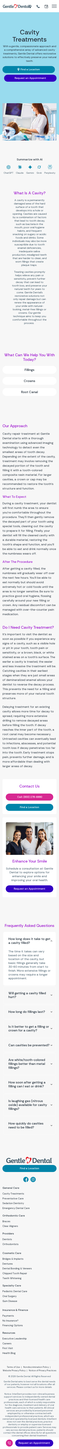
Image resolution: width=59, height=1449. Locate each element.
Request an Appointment (30, 78)
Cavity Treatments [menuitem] (13, 1193)
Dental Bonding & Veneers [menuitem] (17, 1268)
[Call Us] (9, 1443)
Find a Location (30, 69)
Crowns (29, 381)
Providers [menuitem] (8, 1233)
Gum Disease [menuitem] (9, 1301)
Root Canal (29, 392)
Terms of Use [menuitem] (13, 1367)
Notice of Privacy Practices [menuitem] (42, 1370)
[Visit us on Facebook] (26, 1181)
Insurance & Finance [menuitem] (15, 1310)
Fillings (29, 370)
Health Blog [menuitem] (9, 1353)
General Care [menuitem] (10, 1188)
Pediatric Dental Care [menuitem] (14, 1291)
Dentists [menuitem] (7, 1239)
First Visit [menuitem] (7, 1348)
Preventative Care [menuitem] (13, 1198)
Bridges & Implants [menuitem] (12, 1259)
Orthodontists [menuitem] (10, 1244)
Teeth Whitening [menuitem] (11, 1278)
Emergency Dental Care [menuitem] (16, 1208)
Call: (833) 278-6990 (29, 797)
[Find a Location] (30, 6)
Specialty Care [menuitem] (11, 1285)
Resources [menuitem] (8, 1333)
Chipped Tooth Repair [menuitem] (14, 1273)
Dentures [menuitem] (7, 1263)
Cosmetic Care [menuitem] (11, 1253)
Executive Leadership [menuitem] (14, 1338)
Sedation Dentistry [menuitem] (13, 1203)
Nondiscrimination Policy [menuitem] (36, 1367)
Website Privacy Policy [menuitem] (14, 1370)
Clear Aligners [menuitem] (10, 1226)
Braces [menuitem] (6, 1221)
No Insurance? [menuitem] (10, 1320)
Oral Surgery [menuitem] (9, 1296)
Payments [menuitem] (8, 1315)
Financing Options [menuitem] (12, 1325)
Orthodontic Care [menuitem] (13, 1215)
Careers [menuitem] (6, 1343)
